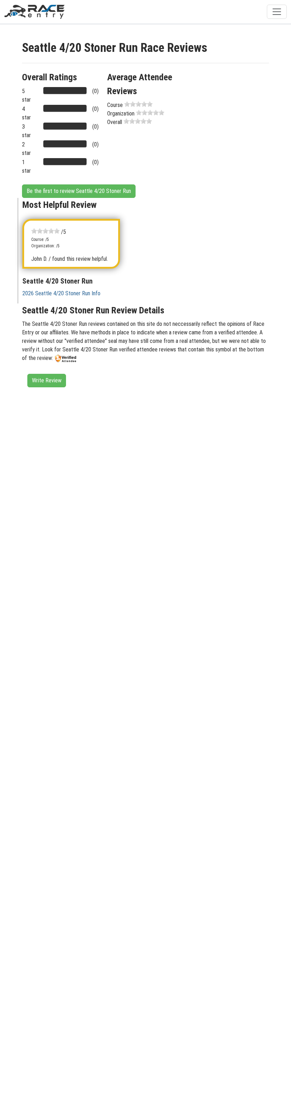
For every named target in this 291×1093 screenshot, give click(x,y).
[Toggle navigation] (277, 12)
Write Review (46, 380)
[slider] (138, 104)
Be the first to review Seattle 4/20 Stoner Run (79, 191)
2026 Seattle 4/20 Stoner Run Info (61, 293)
